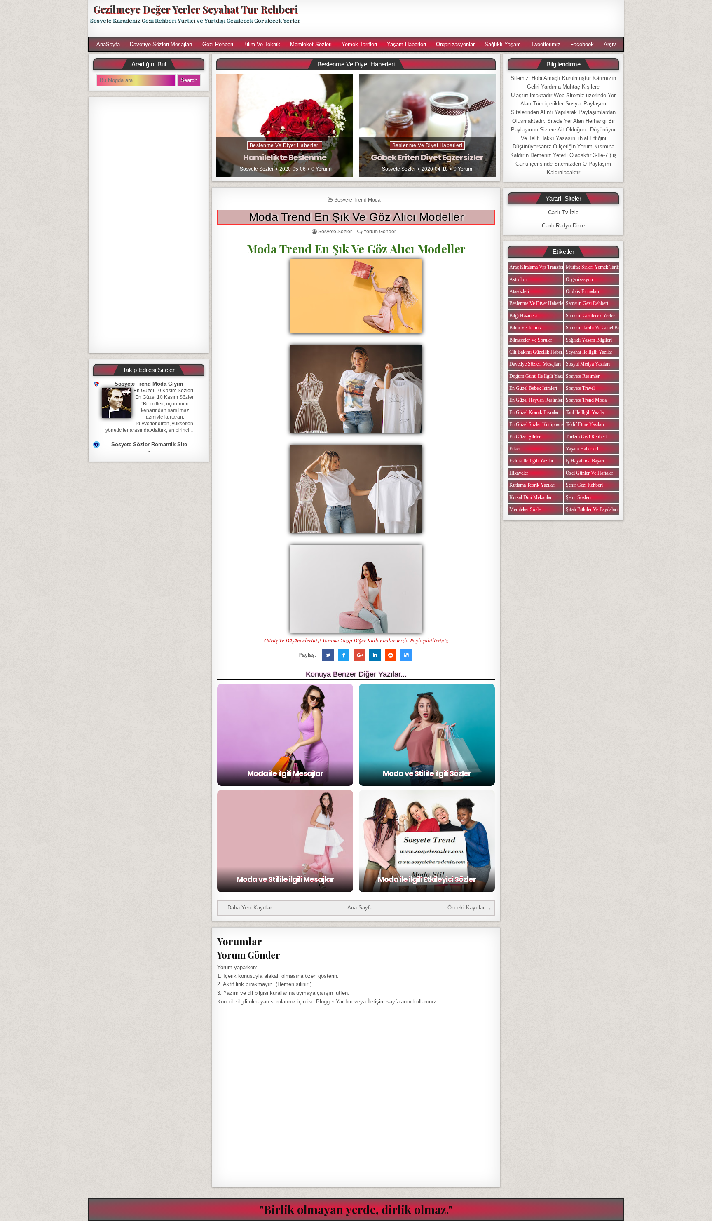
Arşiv (610, 44)
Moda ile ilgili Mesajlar (285, 773)
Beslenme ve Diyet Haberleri (285, 145)
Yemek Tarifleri (359, 44)
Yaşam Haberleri (406, 44)
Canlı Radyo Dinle (563, 226)
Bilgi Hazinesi (523, 316)
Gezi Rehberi (217, 44)
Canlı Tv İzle (563, 212)
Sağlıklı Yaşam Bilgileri (589, 340)
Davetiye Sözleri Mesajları (161, 44)
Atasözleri (519, 291)
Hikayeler (518, 473)
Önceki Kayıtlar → (469, 908)
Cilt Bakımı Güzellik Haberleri (539, 352)
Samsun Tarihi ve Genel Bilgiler (597, 327)
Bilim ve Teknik (261, 44)
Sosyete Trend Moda (357, 200)
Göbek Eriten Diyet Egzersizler (427, 157)
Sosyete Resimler (583, 376)
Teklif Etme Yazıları (585, 424)
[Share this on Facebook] (343, 655)
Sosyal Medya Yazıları (588, 364)
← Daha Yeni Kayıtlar (246, 908)
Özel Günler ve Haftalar (589, 473)
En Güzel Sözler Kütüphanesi (538, 424)
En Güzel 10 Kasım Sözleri (163, 391)
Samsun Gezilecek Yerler (590, 316)
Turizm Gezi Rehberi (586, 437)
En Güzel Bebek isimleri (533, 388)
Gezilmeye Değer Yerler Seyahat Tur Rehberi (195, 9)
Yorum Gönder (379, 231)
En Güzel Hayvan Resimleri (536, 400)
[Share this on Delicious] (406, 655)
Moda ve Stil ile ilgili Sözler (427, 773)
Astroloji (518, 279)
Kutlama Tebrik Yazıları (532, 485)
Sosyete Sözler (257, 168)
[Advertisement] (466, 18)
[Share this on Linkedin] (375, 655)
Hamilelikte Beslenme (284, 157)
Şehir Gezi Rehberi (584, 485)
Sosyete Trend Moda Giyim (149, 384)
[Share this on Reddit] (390, 655)
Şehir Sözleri (578, 497)
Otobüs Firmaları (582, 291)
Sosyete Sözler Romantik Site (149, 444)
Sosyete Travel (580, 388)
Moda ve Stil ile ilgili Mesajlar (285, 879)
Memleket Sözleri (311, 44)
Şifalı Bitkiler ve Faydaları (592, 509)
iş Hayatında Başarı (585, 461)
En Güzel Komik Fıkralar (534, 412)
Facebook (582, 44)
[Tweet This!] (328, 655)
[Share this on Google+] (359, 655)
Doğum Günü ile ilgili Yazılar (538, 376)
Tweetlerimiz (545, 44)
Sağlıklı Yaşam (503, 44)
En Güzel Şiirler (525, 437)
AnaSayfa (108, 44)
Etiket (514, 449)
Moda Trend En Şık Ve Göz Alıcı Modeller (356, 217)
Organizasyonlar (455, 44)
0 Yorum (321, 168)
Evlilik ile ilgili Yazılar (531, 461)
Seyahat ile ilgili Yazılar (589, 352)
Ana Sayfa (359, 908)
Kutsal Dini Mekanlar (530, 497)
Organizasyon (579, 279)
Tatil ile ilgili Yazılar (585, 412)
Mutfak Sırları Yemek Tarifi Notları (600, 267)
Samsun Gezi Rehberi (587, 303)
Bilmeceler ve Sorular (530, 340)
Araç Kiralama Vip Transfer (536, 267)
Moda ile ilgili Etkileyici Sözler (427, 879)
